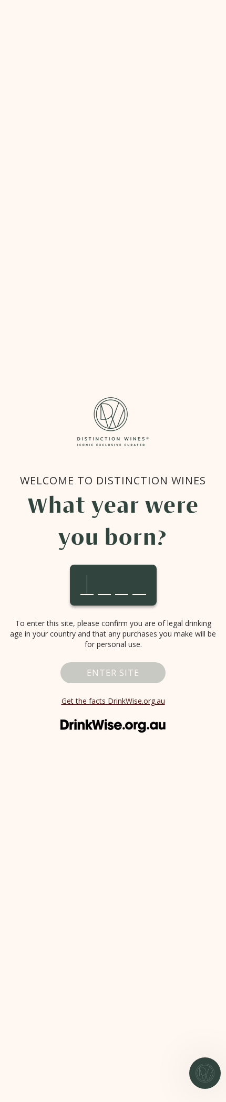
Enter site (113, 673)
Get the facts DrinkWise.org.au (113, 701)
